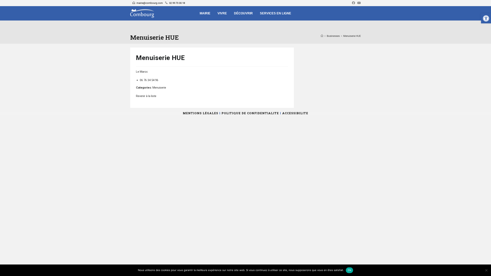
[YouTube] (358, 3)
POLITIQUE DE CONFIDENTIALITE (250, 113)
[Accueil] (322, 35)
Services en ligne (275, 13)
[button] (486, 18)
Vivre (222, 13)
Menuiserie (159, 87)
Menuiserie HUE (352, 35)
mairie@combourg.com (150, 3)
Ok (349, 270)
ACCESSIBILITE (295, 113)
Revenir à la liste (146, 96)
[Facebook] (353, 3)
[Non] (486, 270)
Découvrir (243, 13)
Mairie (205, 13)
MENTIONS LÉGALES (200, 113)
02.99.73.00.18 (177, 3)
